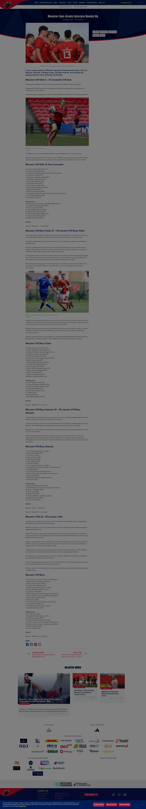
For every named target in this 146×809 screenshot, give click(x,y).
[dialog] (73, 804)
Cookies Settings (98, 804)
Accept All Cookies (124, 804)
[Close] (142, 804)
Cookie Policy (22, 806)
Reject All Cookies (111, 804)
